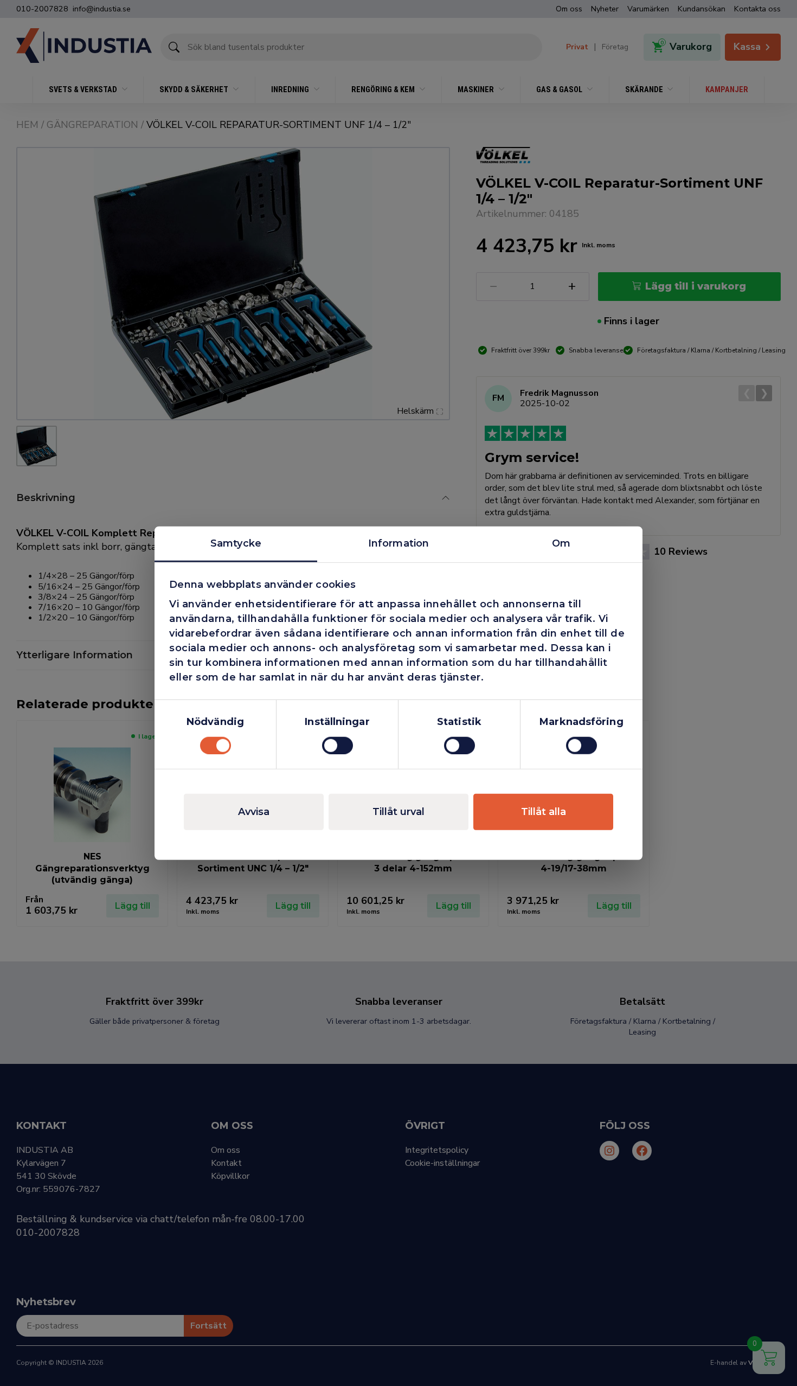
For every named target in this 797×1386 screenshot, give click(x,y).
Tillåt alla (543, 811)
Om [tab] (561, 543)
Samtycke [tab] (235, 543)
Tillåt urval (398, 811)
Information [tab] (398, 543)
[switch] (337, 745)
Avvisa (253, 811)
